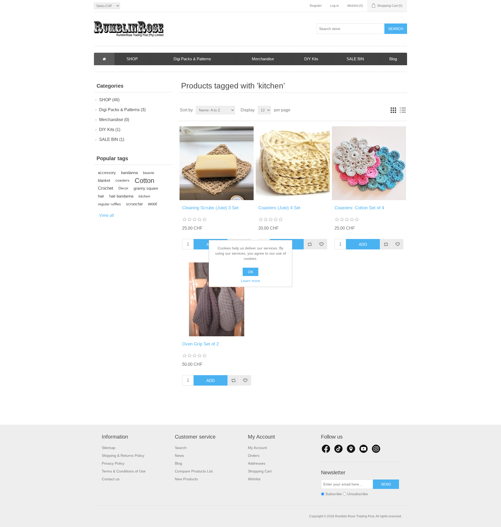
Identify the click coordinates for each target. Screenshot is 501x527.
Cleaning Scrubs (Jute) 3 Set (210, 207)
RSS (351, 449)
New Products (186, 479)
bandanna (129, 172)
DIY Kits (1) (109, 129)
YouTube (363, 449)
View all (106, 215)
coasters (122, 180)
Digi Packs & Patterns (192, 59)
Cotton (144, 180)
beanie (148, 173)
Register (316, 6)
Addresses (256, 463)
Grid (393, 110)
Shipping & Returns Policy (123, 455)
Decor (123, 188)
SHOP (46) (109, 100)
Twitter (338, 449)
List (402, 110)
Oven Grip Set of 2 (200, 344)
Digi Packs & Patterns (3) (122, 109)
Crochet (105, 188)
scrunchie (134, 204)
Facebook (326, 449)
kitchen (144, 196)
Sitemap (108, 448)
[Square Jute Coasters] (293, 163)
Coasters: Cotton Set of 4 (359, 207)
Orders (253, 455)
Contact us (111, 479)
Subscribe (333, 494)
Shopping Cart (260, 471)
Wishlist (254, 479)
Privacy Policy (113, 463)
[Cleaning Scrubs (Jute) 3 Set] (216, 163)
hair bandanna (121, 196)
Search (181, 448)
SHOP (132, 59)
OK (250, 272)
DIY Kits (311, 59)
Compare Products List (194, 471)
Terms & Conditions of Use (124, 471)
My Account (257, 448)
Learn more (250, 281)
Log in (334, 6)
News (179, 455)
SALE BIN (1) (111, 139)
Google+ (376, 449)
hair (101, 196)
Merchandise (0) (114, 119)
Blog (393, 59)
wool (152, 203)
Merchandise (263, 59)
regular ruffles (109, 204)
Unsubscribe (357, 494)
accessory (107, 172)
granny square (146, 188)
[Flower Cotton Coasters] (369, 163)
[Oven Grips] (216, 299)
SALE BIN (355, 59)
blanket (104, 180)
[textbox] (351, 28)
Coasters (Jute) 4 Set (279, 207)
